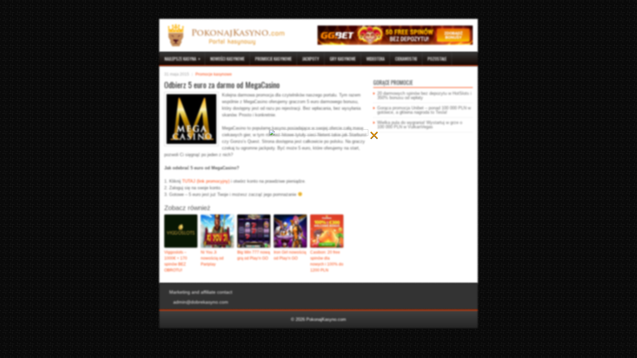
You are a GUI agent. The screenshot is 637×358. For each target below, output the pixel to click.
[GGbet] (395, 43)
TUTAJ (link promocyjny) (206, 181)
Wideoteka (375, 58)
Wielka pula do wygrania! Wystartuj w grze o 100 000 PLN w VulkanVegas (419, 124)
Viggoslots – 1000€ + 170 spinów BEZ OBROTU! (175, 261)
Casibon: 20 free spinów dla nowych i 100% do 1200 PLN (326, 261)
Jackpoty (310, 58)
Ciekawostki (406, 58)
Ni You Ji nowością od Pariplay (212, 258)
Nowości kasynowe (227, 58)
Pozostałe (437, 58)
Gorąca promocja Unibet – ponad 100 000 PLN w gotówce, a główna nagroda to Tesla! (424, 110)
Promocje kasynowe (273, 58)
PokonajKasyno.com (326, 319)
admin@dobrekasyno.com (200, 302)
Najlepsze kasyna (182, 58)
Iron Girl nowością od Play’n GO (290, 255)
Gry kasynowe (343, 58)
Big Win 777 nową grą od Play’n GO (253, 255)
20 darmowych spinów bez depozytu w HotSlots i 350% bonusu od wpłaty (424, 95)
